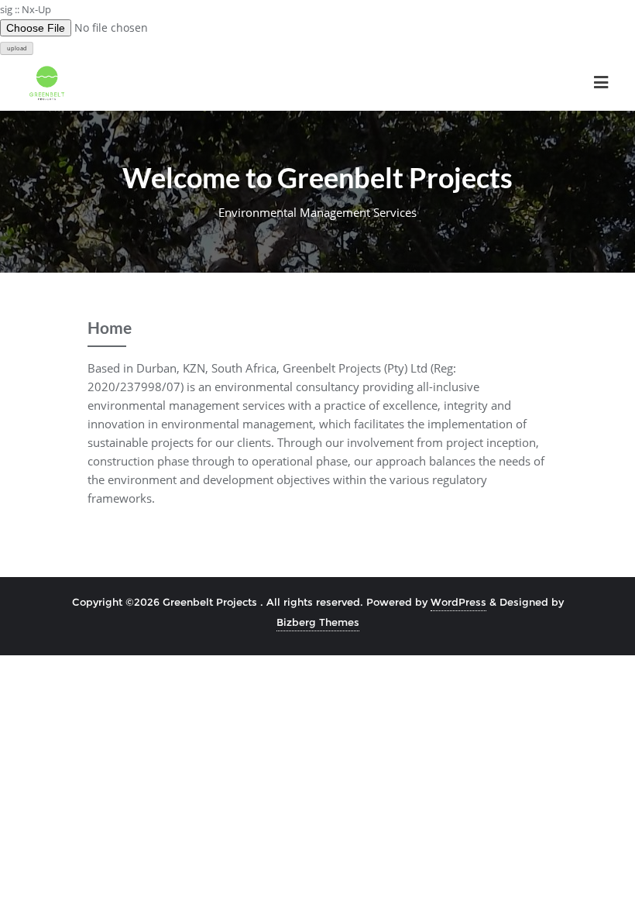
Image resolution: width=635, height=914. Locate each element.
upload (17, 48)
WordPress (458, 602)
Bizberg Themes (317, 622)
